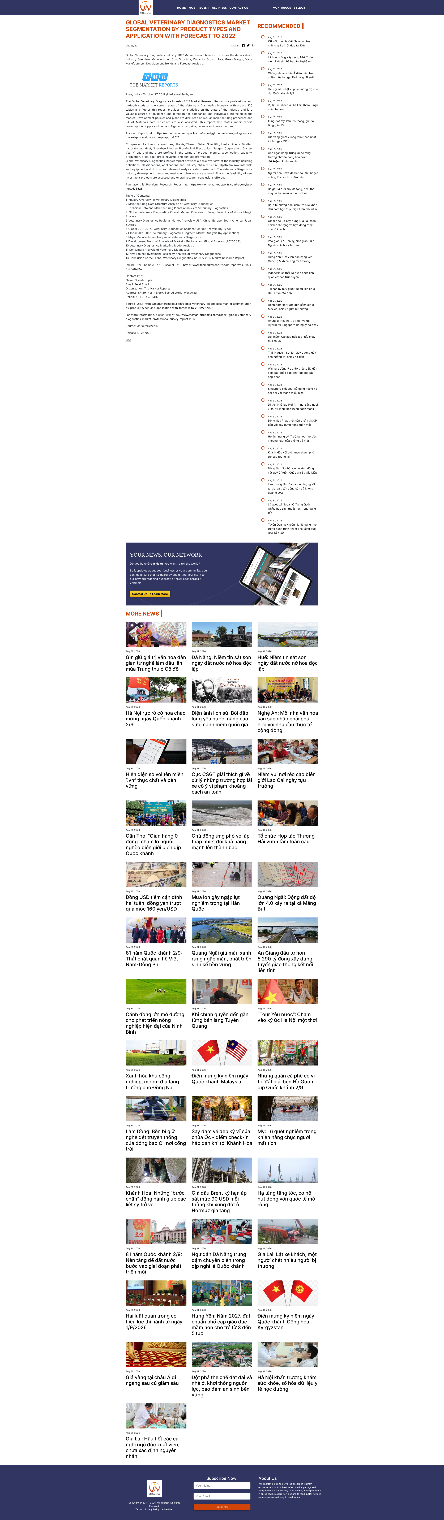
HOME (181, 7)
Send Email (141, 284)
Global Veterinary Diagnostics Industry (157, 101)
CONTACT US (238, 7)
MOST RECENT (199, 7)
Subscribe (222, 1507)
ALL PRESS (219, 7)
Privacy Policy (152, 1509)
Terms (138, 1509)
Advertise (167, 1509)
